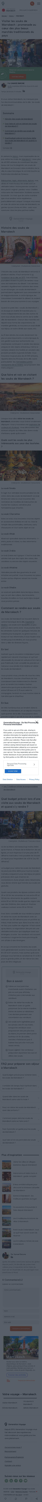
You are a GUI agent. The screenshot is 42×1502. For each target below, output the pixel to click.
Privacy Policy (34, 779)
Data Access (21, 779)
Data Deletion (8, 779)
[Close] (37, 723)
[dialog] (21, 751)
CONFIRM (13, 771)
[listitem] (21, 764)
